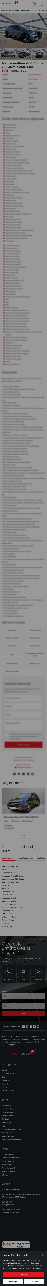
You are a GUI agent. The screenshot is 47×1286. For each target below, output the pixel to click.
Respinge (12, 1281)
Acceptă (23, 1274)
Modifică (34, 1281)
